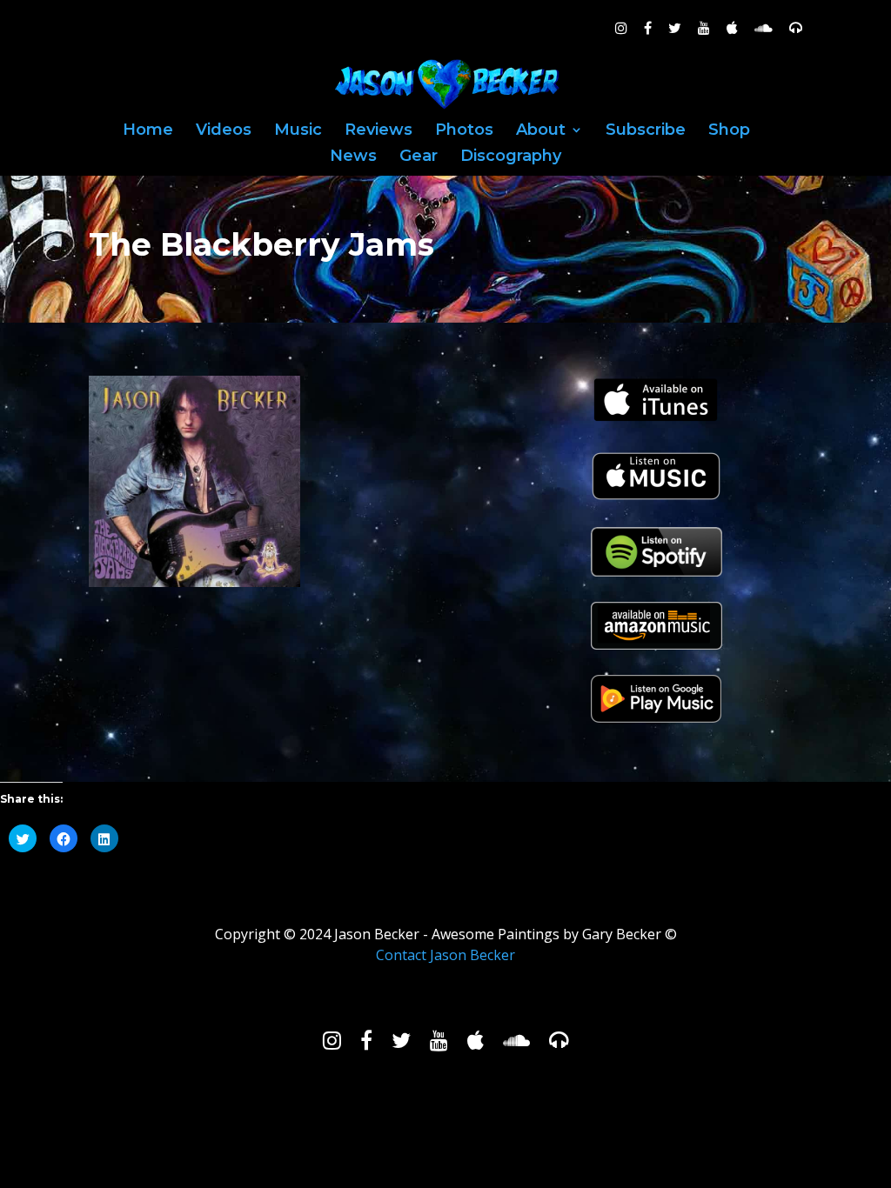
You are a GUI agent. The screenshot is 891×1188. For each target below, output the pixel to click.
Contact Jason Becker (445, 954)
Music (298, 131)
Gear (418, 157)
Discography (510, 157)
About (541, 131)
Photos (464, 131)
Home (148, 131)
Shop (729, 131)
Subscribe (646, 131)
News (353, 157)
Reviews (378, 131)
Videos (223, 131)
